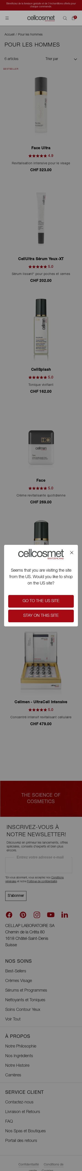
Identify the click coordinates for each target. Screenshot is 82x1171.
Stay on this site (41, 616)
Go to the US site (41, 601)
